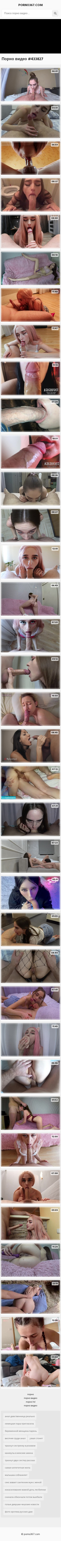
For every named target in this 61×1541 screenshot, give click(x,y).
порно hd (30, 1402)
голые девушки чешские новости (22, 1504)
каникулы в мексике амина (19, 1453)
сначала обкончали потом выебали (23, 1497)
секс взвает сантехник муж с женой (23, 1482)
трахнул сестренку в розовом (20, 1446)
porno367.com (30, 5)
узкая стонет (36, 1438)
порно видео (30, 1398)
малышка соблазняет (16, 1475)
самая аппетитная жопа (17, 1468)
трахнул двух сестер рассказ (20, 1460)
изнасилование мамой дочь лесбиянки (25, 1490)
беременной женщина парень (21, 1431)
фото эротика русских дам (19, 1512)
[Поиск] (55, 13)
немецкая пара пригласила (19, 1424)
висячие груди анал (15, 1438)
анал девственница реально (20, 1416)
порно (30, 1394)
